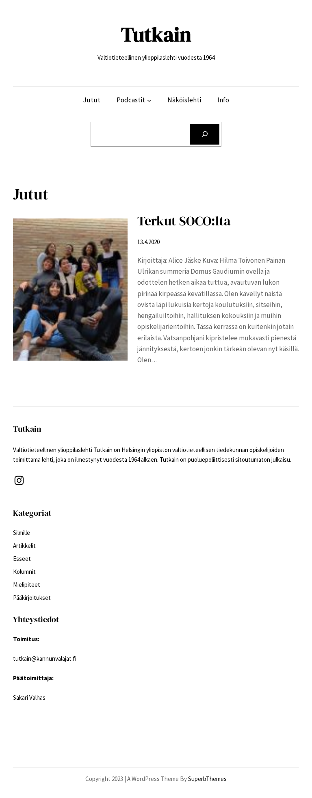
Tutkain (156, 34)
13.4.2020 (148, 242)
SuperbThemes (207, 779)
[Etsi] (204, 134)
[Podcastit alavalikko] (149, 100)
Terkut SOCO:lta (184, 221)
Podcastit (131, 99)
